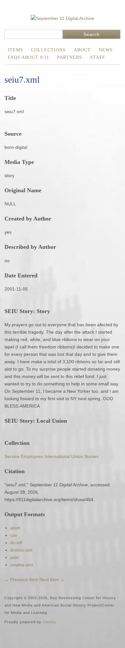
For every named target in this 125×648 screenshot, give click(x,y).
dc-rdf (16, 542)
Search (91, 34)
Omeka (49, 622)
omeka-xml (21, 564)
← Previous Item (21, 579)
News (106, 50)
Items (15, 50)
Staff (97, 57)
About (82, 50)
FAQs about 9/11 (28, 57)
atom (15, 527)
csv (13, 535)
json (14, 557)
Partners (69, 57)
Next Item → (52, 579)
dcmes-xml (21, 550)
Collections (48, 50)
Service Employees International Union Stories (51, 456)
